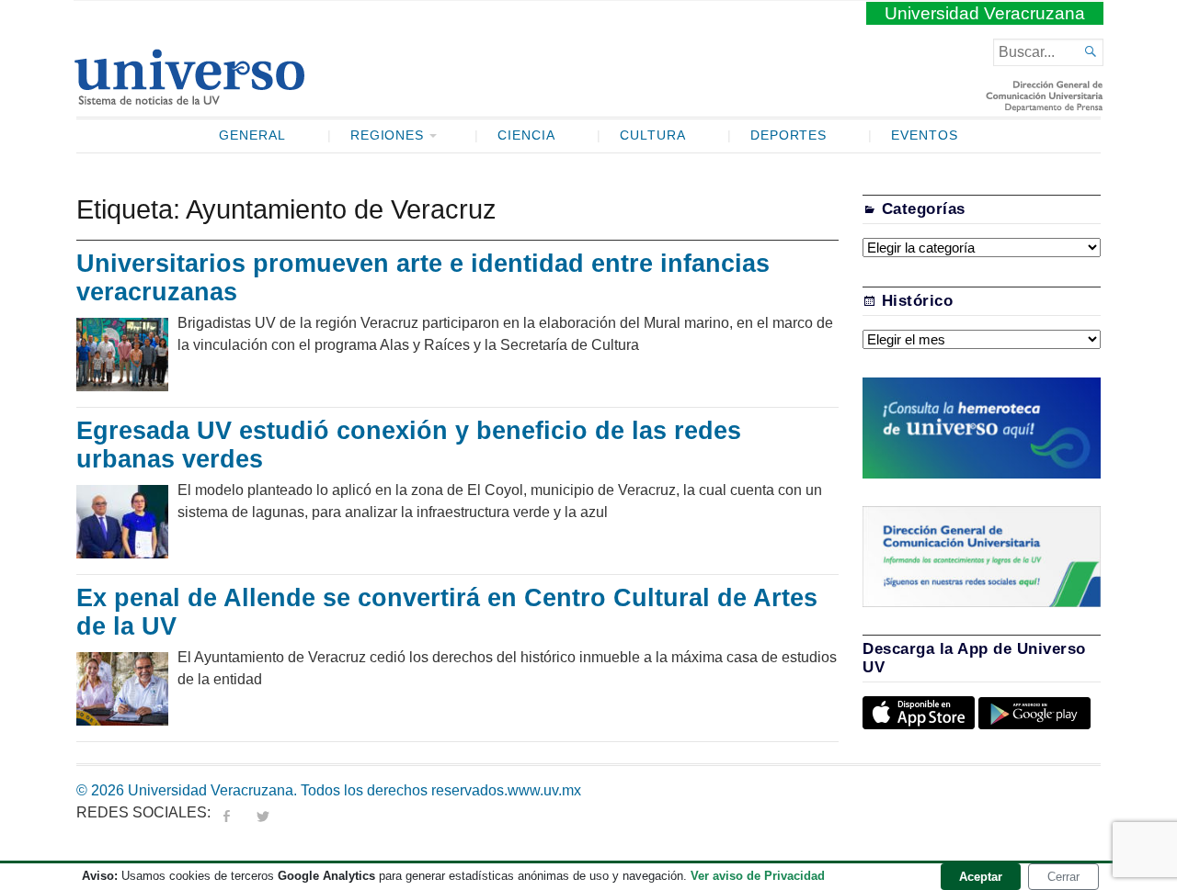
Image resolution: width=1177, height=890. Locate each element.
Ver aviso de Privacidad (758, 876)
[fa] (226, 812)
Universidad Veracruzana (985, 13)
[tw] (263, 812)
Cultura (653, 135)
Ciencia (526, 135)
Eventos (924, 135)
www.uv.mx (544, 790)
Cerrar (1063, 877)
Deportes (789, 135)
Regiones (387, 135)
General (252, 135)
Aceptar (980, 877)
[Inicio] (189, 97)
